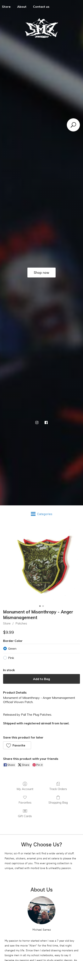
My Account (25, 789)
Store (7, 623)
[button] (17, 745)
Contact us (41, 7)
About (21, 7)
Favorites (25, 802)
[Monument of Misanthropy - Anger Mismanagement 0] (41, 564)
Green (12, 648)
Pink (11, 658)
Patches (21, 623)
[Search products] (73, 124)
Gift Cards (25, 816)
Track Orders (58, 789)
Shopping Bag (58, 802)
